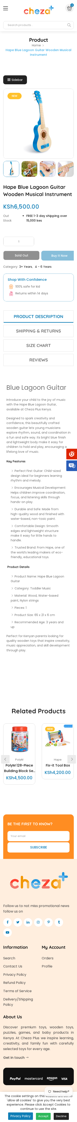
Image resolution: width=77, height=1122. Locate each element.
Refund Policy (14, 982)
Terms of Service (17, 991)
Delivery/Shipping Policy (18, 1002)
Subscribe (38, 847)
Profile (47, 966)
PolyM (19, 760)
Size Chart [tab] (38, 345)
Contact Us (12, 966)
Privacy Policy (14, 974)
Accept (43, 1116)
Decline (61, 1116)
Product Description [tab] (38, 316)
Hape (58, 760)
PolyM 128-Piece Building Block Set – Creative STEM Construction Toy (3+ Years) (19, 768)
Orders (47, 958)
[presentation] (5, 759)
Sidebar (17, 80)
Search (9, 958)
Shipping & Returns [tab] (38, 331)
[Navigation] (5, 8)
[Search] (69, 25)
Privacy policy (20, 1116)
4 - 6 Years (43, 267)
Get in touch (14, 1057)
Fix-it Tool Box (58, 765)
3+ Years (25, 267)
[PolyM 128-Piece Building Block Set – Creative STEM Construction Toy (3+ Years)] (19, 739)
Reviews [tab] (38, 360)
